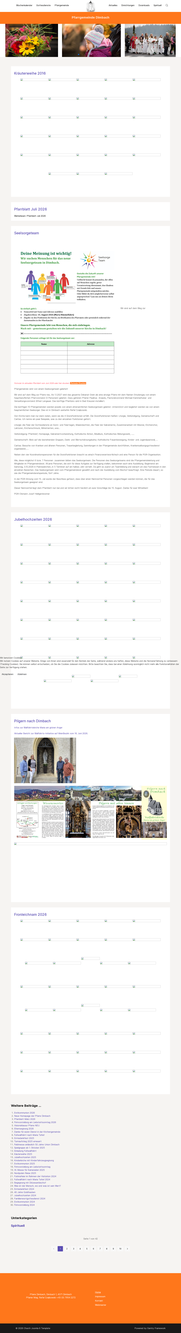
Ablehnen (22, 674)
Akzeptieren (7, 674)
